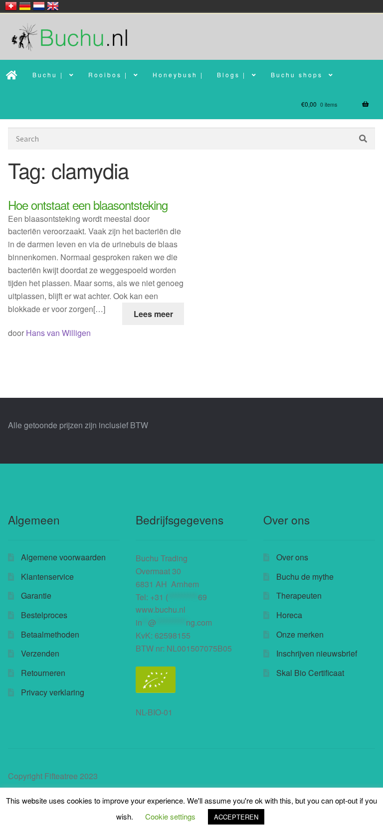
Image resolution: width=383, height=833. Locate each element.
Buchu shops (297, 74)
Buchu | (47, 74)
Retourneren (43, 672)
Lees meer (153, 314)
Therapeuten (299, 595)
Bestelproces (44, 615)
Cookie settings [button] (170, 816)
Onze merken (300, 634)
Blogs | (231, 74)
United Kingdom (53, 6)
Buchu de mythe (305, 576)
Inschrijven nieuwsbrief (316, 653)
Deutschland (25, 6)
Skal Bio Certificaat (310, 672)
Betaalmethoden (50, 634)
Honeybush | (178, 74)
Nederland (39, 6)
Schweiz (11, 6)
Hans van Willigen (58, 332)
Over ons (292, 557)
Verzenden (40, 653)
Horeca (289, 615)
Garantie (36, 595)
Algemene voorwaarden (63, 557)
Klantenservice (47, 576)
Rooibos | (108, 74)
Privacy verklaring (52, 692)
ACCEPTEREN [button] (236, 817)
